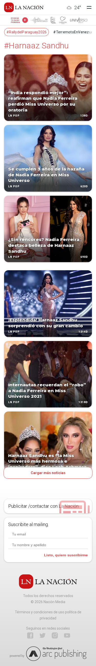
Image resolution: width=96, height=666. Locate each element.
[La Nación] (24, 7)
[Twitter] (42, 635)
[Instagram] (55, 635)
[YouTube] (67, 635)
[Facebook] (30, 635)
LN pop (13, 116)
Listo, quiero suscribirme (66, 555)
